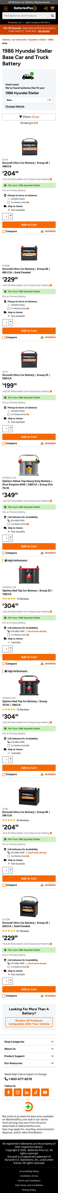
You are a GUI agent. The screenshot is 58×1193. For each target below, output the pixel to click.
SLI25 (5, 371)
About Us (10, 1049)
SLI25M (6, 919)
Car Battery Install (19, 202)
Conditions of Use (29, 1175)
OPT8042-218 (9, 477)
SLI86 (5, 808)
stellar (42, 39)
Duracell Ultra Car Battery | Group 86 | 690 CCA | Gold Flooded (26, 270)
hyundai (32, 39)
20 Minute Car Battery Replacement (29, 2)
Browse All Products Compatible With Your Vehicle (29, 1022)
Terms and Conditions (29, 1180)
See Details (44, 31)
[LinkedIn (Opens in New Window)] (27, 1092)
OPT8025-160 (9, 587)
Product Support (14, 1056)
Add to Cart (29, 224)
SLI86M (6, 265)
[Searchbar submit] (52, 16)
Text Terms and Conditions (29, 1185)
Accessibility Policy (29, 1171)
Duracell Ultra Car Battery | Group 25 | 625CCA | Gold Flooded (26, 924)
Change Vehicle (14, 106)
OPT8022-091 (9, 697)
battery (6, 39)
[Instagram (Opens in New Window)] (17, 1092)
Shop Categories (14, 1041)
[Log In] (45, 8)
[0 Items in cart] (52, 8)
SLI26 (5, 159)
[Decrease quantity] (11, 218)
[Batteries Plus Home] (26, 8)
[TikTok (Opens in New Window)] (36, 1092)
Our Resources (13, 1063)
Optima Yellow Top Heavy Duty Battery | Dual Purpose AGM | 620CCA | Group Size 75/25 (27, 484)
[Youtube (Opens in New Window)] (45, 1092)
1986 (50, 39)
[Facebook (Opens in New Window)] (8, 1092)
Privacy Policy (29, 1189)
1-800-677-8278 (20, 1079)
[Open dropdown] (51, 179)
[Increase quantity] (11, 215)
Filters (27, 117)
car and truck (19, 39)
